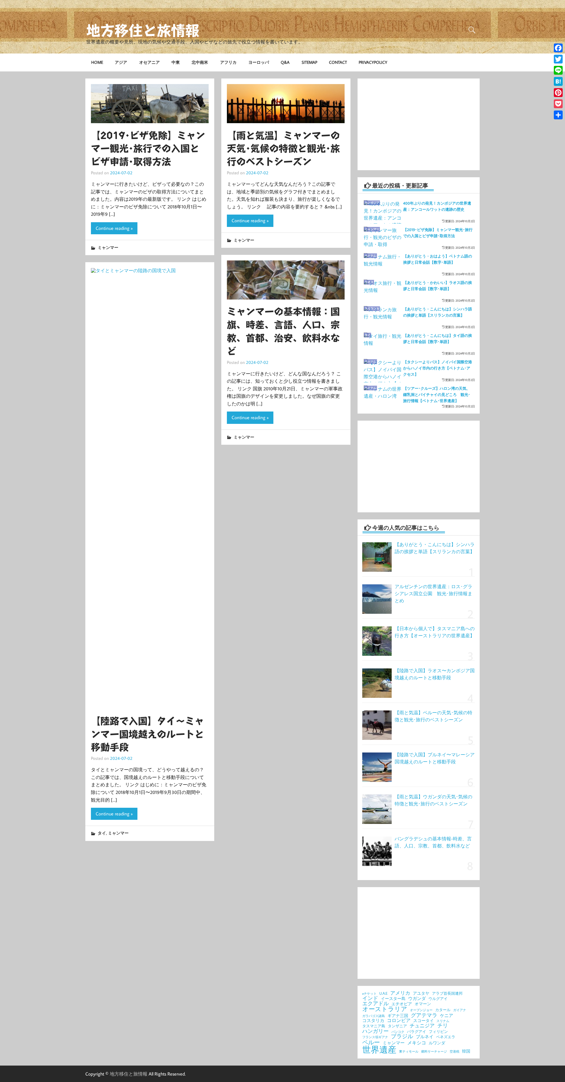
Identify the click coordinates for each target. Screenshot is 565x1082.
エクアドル (375, 1003)
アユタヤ (421, 993)
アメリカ (400, 993)
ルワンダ (437, 1043)
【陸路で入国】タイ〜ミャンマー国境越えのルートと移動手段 (147, 734)
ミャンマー (108, 247)
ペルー (371, 1042)
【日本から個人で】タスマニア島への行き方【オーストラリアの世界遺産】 (435, 632)
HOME (97, 62)
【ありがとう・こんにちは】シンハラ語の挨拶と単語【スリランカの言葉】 (435, 547)
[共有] (558, 115)
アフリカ (228, 62)
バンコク (397, 1031)
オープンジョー (421, 1010)
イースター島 (393, 999)
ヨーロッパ (258, 62)
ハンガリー (375, 1030)
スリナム (442, 1021)
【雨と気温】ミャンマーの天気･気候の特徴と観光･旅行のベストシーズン (283, 149)
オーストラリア (384, 1009)
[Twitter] (558, 59)
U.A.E (383, 993)
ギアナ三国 (398, 1016)
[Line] (558, 70)
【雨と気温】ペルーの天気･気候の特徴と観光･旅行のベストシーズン (433, 716)
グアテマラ (424, 1015)
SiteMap (309, 62)
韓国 (466, 1051)
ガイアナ (459, 1010)
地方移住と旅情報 (142, 31)
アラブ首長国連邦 (447, 993)
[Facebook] (558, 47)
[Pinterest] (558, 92)
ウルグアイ (438, 999)
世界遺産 (379, 1049)
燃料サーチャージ (434, 1051)
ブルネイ (424, 1037)
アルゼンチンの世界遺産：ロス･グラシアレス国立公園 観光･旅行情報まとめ (433, 593)
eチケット (369, 993)
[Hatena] (558, 81)
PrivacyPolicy (373, 62)
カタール (443, 1010)
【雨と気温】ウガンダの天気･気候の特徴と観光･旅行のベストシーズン (433, 800)
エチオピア (401, 1004)
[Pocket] (558, 103)
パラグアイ (416, 1031)
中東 (176, 62)
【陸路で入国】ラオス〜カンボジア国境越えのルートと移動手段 (435, 674)
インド (370, 998)
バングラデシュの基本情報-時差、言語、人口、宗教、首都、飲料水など (433, 842)
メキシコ (416, 1043)
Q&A (285, 62)
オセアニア (149, 62)
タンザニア (397, 1026)
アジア (121, 62)
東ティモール (408, 1051)
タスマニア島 (373, 1026)
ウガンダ (417, 998)
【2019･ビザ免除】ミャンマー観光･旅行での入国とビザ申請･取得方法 (148, 149)
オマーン (423, 1004)
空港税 (454, 1051)
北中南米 (200, 62)
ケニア (446, 1016)
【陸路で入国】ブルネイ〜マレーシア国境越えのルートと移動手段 (435, 758)
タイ (102, 833)
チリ (442, 1025)
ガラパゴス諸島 (373, 1016)
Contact (338, 62)
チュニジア (422, 1025)
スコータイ (423, 1021)
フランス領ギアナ (375, 1037)
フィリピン (438, 1031)
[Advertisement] (418, 124)
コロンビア (399, 1020)
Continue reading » (114, 228)
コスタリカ (373, 1021)
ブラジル (402, 1036)
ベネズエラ (445, 1037)
